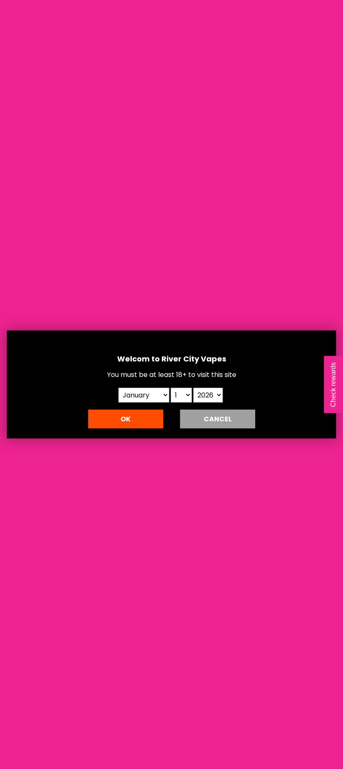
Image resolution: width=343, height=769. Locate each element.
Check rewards (333, 384)
